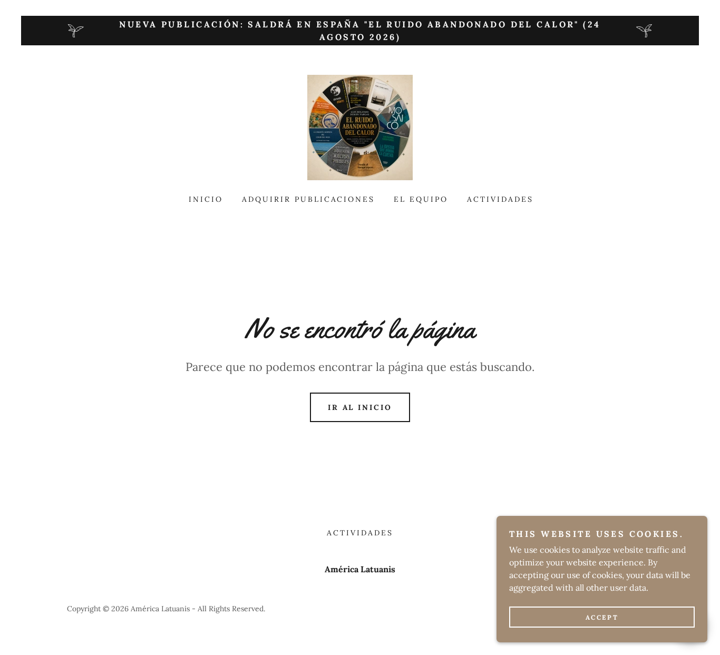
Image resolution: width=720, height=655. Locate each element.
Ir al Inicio (360, 407)
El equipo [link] (421, 199)
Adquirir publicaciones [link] (308, 199)
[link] (360, 126)
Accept (602, 617)
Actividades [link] (500, 199)
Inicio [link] (206, 199)
